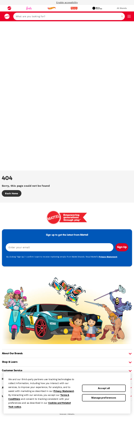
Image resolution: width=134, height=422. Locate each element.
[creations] (97, 8)
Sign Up (122, 247)
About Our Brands (12, 353)
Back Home (11, 193)
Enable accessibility (67, 2)
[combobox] (69, 16)
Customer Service (12, 370)
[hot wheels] (51, 8)
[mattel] (9, 8)
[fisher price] (74, 8)
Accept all (104, 388)
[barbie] (29, 8)
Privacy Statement (63, 391)
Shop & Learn (9, 362)
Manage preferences (103, 397)
